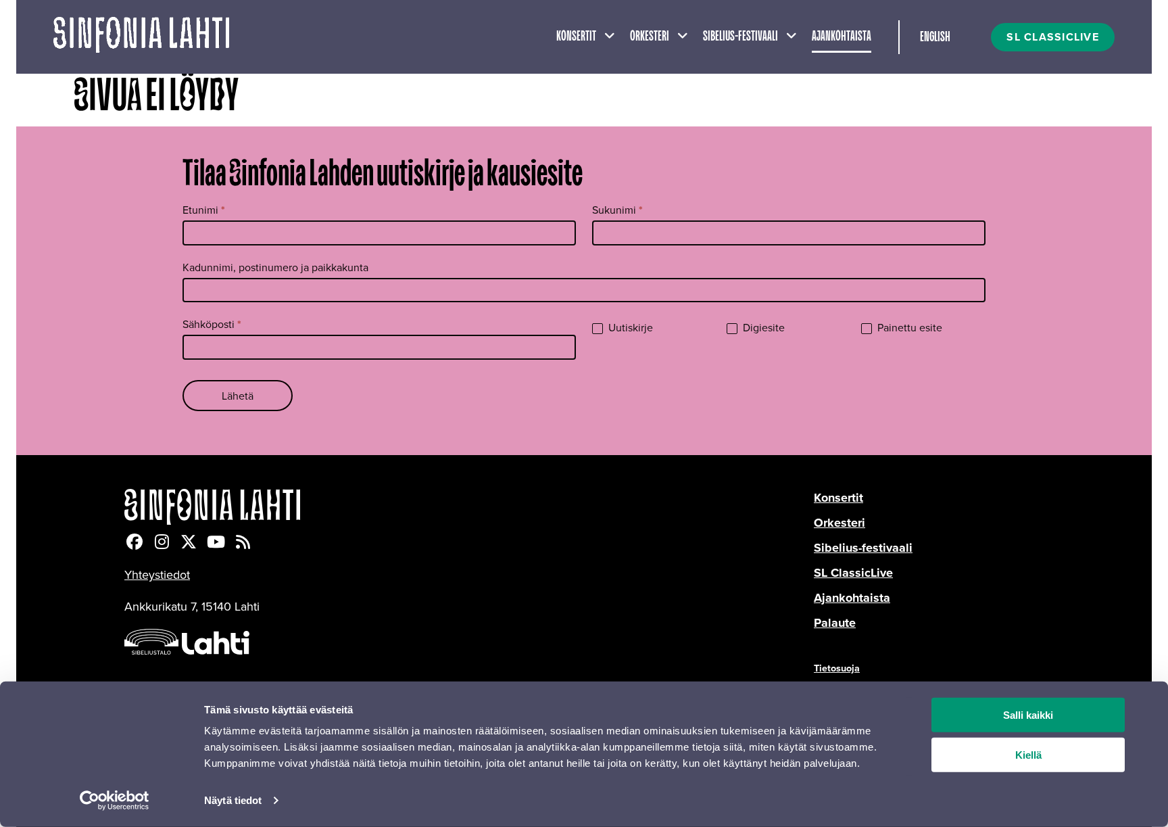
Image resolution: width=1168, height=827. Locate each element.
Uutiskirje (629, 328)
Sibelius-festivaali (740, 36)
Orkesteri (649, 36)
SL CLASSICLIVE (1052, 37)
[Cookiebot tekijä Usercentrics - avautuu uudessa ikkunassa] (114, 800)
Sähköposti (211, 324)
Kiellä (1028, 755)
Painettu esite (908, 328)
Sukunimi (617, 210)
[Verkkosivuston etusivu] (141, 37)
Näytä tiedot (233, 800)
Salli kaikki (1028, 715)
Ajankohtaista (841, 36)
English (935, 37)
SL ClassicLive (853, 573)
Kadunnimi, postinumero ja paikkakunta (275, 267)
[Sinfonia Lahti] (469, 507)
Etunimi (203, 210)
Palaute (835, 623)
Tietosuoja (837, 668)
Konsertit (576, 36)
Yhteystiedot (157, 574)
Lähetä (237, 395)
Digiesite (762, 328)
